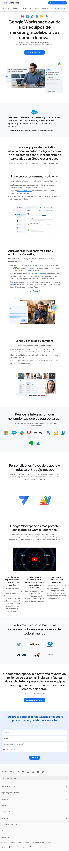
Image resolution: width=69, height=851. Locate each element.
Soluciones (5, 9)
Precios (37, 9)
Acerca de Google (24, 848)
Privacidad (4, 848)
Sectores (24, 9)
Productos (15, 9)
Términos (12, 848)
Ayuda (49, 848)
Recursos (45, 9)
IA (30, 9)
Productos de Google (38, 848)
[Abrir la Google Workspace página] (10, 3)
